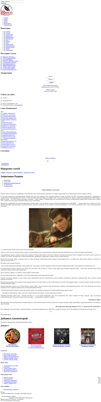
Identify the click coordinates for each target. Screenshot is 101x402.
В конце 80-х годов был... (9, 146)
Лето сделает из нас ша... (10, 355)
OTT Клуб (6, 367)
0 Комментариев (8, 186)
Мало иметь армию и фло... (9, 118)
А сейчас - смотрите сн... (9, 113)
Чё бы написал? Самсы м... (9, 119)
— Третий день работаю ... (9, 138)
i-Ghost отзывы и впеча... (10, 368)
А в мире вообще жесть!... (9, 116)
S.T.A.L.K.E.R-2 (8, 379)
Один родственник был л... (9, 129)
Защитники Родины (29, 172)
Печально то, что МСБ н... (9, 125)
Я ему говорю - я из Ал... (9, 144)
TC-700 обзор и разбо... (9, 68)
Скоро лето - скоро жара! (10, 380)
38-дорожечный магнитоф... (9, 133)
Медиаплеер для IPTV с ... (11, 370)
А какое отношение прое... (9, 124)
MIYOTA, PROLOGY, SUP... (10, 61)
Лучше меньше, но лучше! (11, 365)
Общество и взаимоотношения (14, 172)
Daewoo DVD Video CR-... (10, 69)
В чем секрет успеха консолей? (87, 345)
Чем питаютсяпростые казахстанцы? (12, 345)
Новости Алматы (8, 377)
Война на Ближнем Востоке (11, 356)
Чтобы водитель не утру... (9, 136)
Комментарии (5, 164)
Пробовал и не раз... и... (8, 147)
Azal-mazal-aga (19, 105)
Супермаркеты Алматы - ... (11, 382)
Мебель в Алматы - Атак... (11, 358)
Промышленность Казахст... (11, 389)
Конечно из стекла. (7, 122)
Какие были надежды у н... (9, 141)
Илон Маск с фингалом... (10, 353)
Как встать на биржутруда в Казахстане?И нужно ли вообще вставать (36, 346)
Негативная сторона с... (9, 64)
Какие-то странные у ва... (9, 127)
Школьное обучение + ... (9, 56)
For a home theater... (8, 59)
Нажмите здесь (46, 87)
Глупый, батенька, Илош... (11, 359)
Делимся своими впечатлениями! (62, 345)
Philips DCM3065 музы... (9, 65)
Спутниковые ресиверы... (10, 62)
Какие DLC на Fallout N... (11, 371)
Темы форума (5, 163)
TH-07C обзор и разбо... (9, 66)
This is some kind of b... (8, 142)
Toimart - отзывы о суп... (10, 383)
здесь (55, 91)
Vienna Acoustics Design (9, 58)
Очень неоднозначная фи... (9, 132)
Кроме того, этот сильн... (9, 114)
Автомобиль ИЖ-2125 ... (8, 135)
